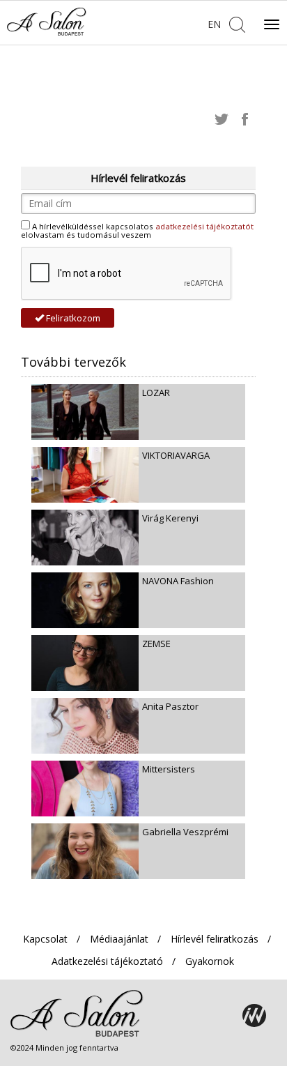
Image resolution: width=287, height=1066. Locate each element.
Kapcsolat (45, 938)
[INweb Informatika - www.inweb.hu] (254, 1016)
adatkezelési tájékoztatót (204, 226)
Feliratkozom (72, 318)
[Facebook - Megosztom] (245, 118)
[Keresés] (237, 23)
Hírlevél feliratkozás (214, 938)
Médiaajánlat (119, 938)
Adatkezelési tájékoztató (107, 961)
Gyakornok (209, 961)
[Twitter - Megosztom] (221, 118)
